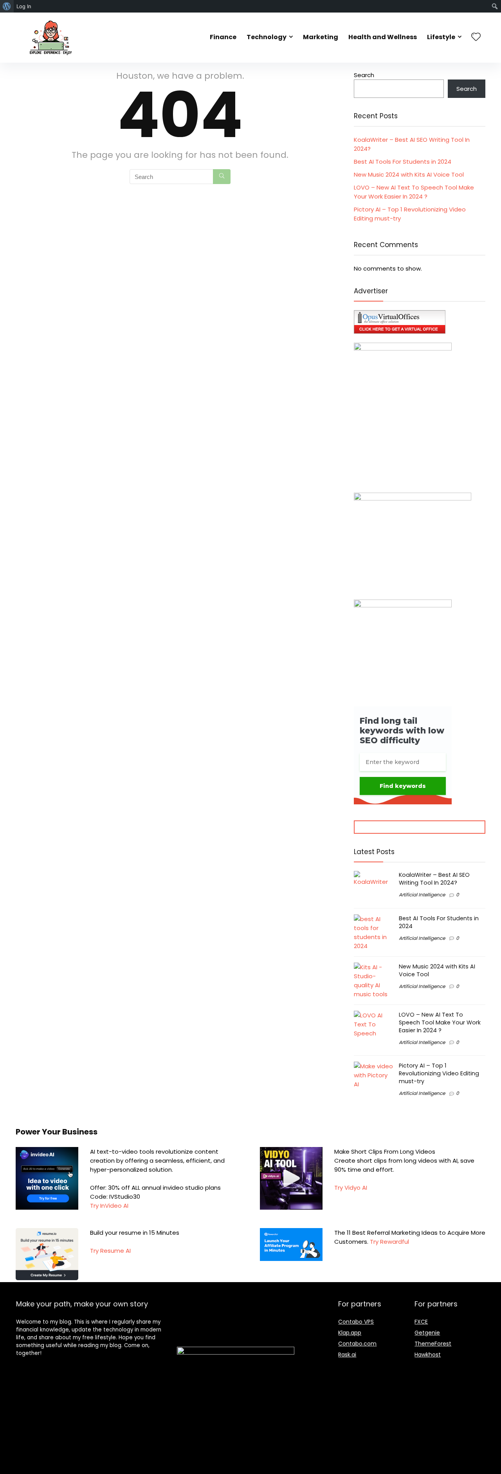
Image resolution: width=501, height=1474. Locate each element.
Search (364, 75)
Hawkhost (427, 1354)
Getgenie (427, 1333)
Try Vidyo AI (350, 1187)
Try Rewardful (388, 1241)
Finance (223, 37)
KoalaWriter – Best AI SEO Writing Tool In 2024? (434, 879)
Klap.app (349, 1333)
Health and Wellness (382, 37)
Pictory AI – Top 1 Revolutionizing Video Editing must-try (439, 1073)
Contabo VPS (356, 1322)
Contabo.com (357, 1344)
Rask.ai (347, 1354)
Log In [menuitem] (23, 6)
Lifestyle (441, 37)
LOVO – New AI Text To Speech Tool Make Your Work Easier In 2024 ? (440, 1022)
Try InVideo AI (109, 1205)
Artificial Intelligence (422, 894)
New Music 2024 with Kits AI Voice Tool (409, 174)
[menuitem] (7, 6)
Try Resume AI (110, 1250)
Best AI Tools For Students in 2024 (402, 161)
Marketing (320, 37)
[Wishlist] (476, 37)
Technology (267, 37)
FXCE (421, 1322)
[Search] (222, 176)
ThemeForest (432, 1344)
